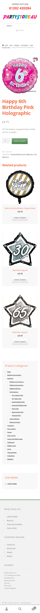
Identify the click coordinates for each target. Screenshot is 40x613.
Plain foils (15, 409)
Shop (11, 45)
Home (6, 45)
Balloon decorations (16, 385)
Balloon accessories (17, 382)
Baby (9, 372)
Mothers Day (11, 446)
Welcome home (15, 422)
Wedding (10, 459)
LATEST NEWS (12, 484)
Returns (9, 556)
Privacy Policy (12, 528)
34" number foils (17, 395)
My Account (11, 548)
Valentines (11, 456)
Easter (9, 432)
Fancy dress (11, 436)
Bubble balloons (15, 388)
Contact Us (11, 544)
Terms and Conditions (14, 524)
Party (9, 449)
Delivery (9, 552)
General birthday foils (19, 405)
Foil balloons (24, 45)
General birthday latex (15, 439)
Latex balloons (14, 419)
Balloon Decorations (14, 375)
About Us (10, 520)
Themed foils (16, 415)
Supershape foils (17, 412)
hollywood (10, 442)
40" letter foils (16, 399)
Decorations (11, 429)
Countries (10, 425)
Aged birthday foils (18, 154)
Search (20, 609)
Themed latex (12, 452)
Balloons (16, 45)
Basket (31, 607)
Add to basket (19, 141)
